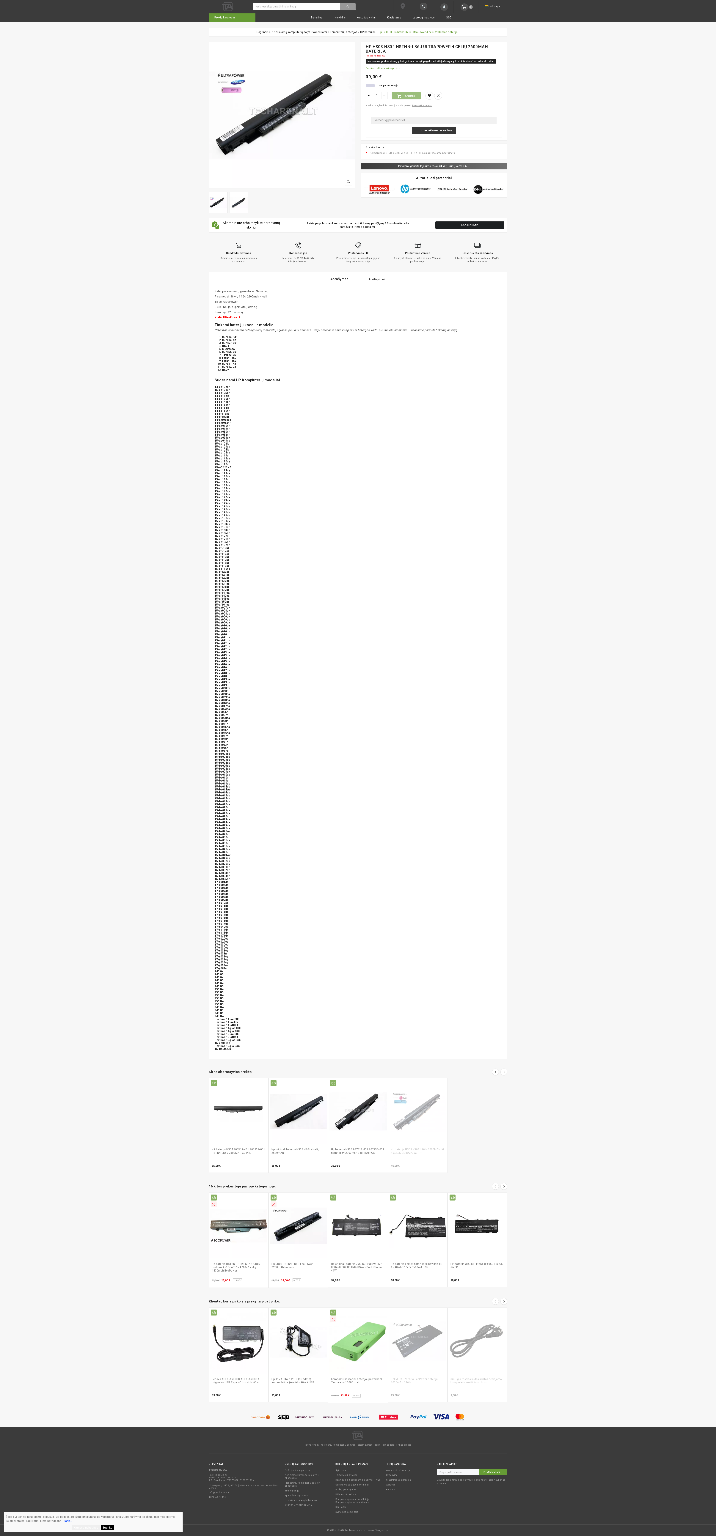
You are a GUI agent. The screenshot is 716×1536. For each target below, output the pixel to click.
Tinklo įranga (292, 1490)
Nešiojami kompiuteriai (297, 1470)
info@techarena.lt (219, 1492)
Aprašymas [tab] (339, 279)
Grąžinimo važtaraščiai (399, 1480)
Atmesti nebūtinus (86, 1527)
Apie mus (340, 1470)
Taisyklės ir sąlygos (346, 1475)
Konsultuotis (469, 225)
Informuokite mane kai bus (434, 130)
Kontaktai (340, 1507)
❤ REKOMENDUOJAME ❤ (299, 1505)
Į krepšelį (406, 96)
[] (443, 7)
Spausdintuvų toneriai (297, 1495)
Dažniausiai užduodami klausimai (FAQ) (357, 1480)
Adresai (390, 1484)
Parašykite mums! (422, 105)
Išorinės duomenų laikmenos (301, 1500)
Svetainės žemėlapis (346, 1512)
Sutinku (107, 1527)
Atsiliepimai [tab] (377, 279)
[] (422, 6)
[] (348, 6)
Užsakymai (392, 1475)
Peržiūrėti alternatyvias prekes (383, 68)
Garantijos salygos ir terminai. (352, 1484)
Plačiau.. (68, 1521)
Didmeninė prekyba (346, 1494)
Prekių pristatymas (345, 1489)
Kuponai (390, 1489)
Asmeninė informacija (398, 1470)
